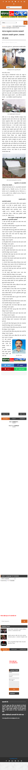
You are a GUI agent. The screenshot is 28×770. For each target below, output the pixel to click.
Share (21, 365)
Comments (23, 649)
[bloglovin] (15, 1)
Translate (12, 580)
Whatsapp (21, 369)
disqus (14, 418)
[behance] (24, 1)
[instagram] (14, 4)
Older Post (22, 414)
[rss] (21, 1)
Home (3, 26)
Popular (14, 649)
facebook (22, 418)
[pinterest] (12, 1)
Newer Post (5, 414)
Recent (5, 649)
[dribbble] (18, 1)
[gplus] (9, 1)
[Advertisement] (14, 395)
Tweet (9, 365)
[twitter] (6, 1)
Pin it (9, 369)
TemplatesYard (13, 758)
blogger (5, 418)
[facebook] (3, 1)
